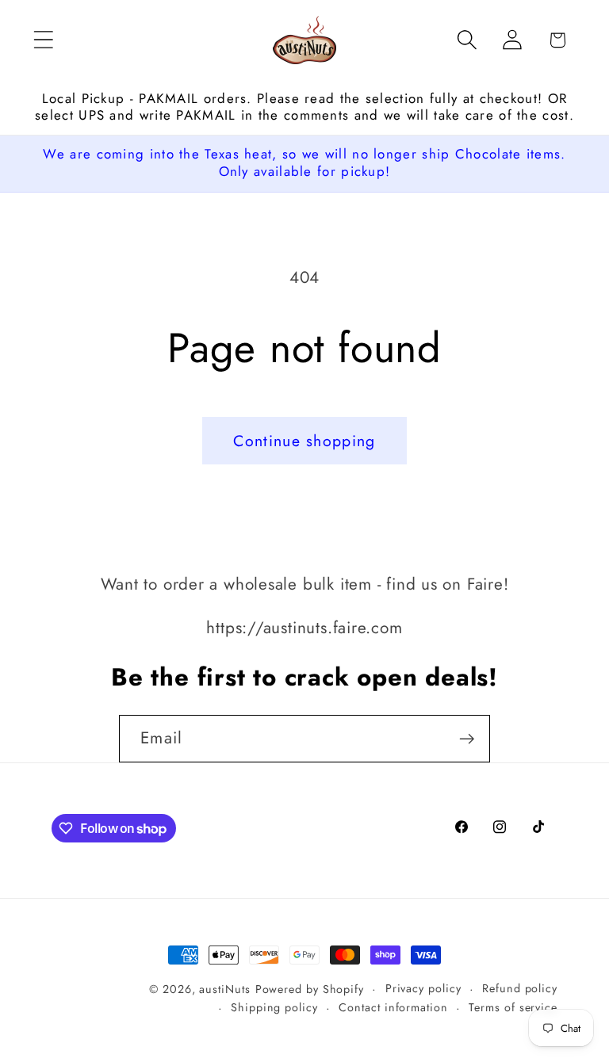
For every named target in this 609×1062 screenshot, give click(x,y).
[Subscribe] (466, 739)
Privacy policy (423, 988)
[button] (43, 40)
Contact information (393, 1007)
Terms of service (513, 1007)
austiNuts (224, 989)
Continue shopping (304, 441)
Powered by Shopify (309, 989)
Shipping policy (274, 1007)
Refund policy (519, 988)
